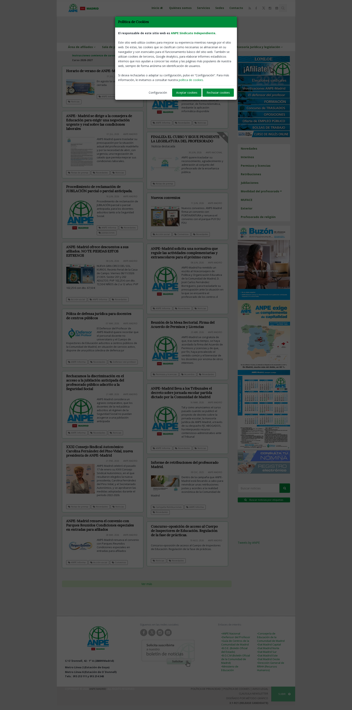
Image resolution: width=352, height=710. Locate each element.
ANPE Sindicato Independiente (193, 33)
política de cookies (191, 80)
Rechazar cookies (218, 92)
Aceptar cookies (186, 92)
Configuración (158, 92)
